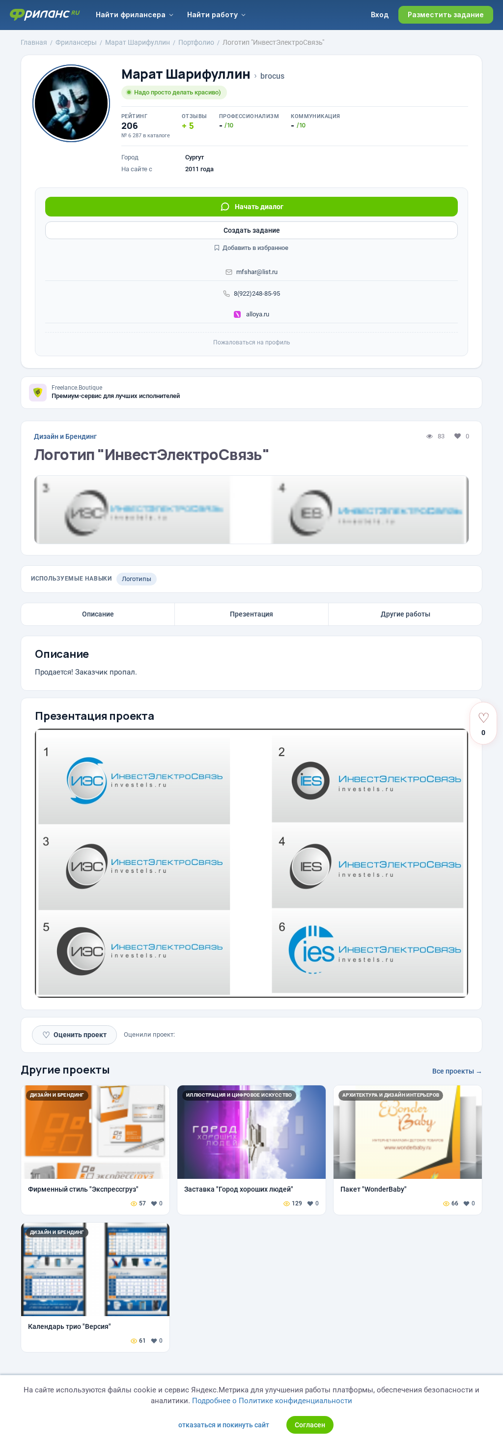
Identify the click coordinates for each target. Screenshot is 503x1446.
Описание (98, 614)
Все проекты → (457, 1071)
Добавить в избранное (254, 247)
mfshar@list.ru (257, 272)
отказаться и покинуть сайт (223, 1425)
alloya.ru (257, 314)
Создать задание (252, 230)
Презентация (251, 614)
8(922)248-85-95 (257, 293)
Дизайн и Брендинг (65, 436)
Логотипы (136, 579)
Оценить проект (74, 1035)
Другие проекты (65, 1069)
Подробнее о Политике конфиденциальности (272, 1400)
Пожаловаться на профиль (251, 342)
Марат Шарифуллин (186, 74)
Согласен (310, 1425)
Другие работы (405, 614)
